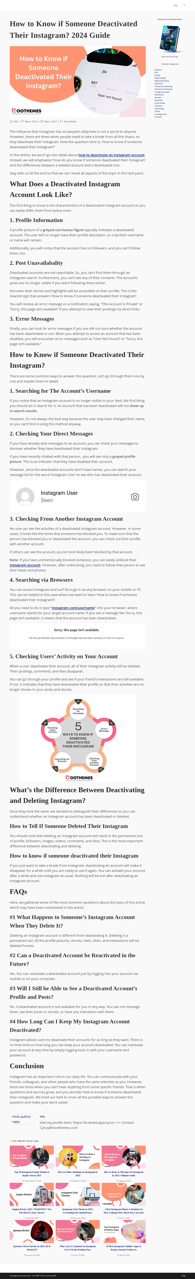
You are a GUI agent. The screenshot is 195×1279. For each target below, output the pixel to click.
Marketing (158, 94)
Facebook (158, 83)
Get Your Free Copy (170, 56)
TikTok (157, 111)
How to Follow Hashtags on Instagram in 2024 (78, 1174)
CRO (156, 72)
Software (158, 105)
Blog (183, 1275)
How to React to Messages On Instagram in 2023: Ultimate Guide (123, 1174)
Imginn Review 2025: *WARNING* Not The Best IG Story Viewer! (31, 1211)
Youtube (158, 117)
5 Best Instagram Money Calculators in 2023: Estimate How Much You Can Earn (123, 1211)
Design (157, 75)
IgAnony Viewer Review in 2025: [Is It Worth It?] (31, 1248)
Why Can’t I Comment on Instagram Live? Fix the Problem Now (78, 1248)
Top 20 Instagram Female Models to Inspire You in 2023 (31, 1174)
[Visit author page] (22, 1118)
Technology (159, 108)
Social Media (70, 121)
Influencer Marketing (163, 86)
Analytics (158, 69)
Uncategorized (160, 114)
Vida (15, 121)
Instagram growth (162, 92)
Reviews (157, 97)
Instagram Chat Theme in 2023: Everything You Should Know (77, 1211)
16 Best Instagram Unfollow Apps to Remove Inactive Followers (123, 1248)
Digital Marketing (161, 81)
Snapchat (158, 100)
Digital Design (160, 78)
